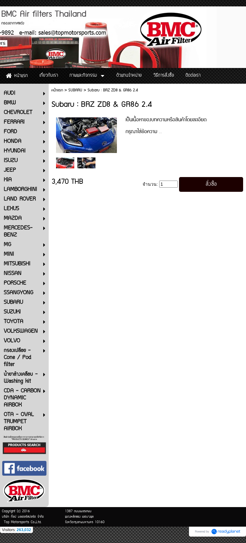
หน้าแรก (57, 90)
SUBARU (75, 90)
